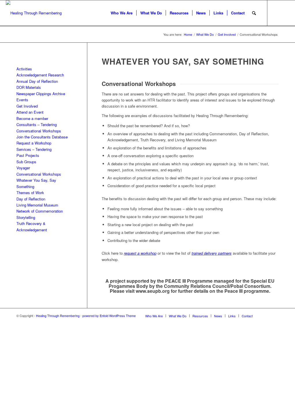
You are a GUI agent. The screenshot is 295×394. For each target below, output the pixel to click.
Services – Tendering (34, 149)
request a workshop (140, 253)
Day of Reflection (30, 199)
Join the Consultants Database (42, 137)
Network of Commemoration (39, 211)
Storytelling (25, 217)
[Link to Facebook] (285, 12)
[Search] (254, 13)
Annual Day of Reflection (37, 81)
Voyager (23, 167)
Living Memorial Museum (37, 205)
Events (22, 99)
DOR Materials (28, 87)
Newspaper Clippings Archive (40, 93)
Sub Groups (26, 161)
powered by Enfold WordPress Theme (109, 315)
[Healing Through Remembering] (34, 13)
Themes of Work (30, 192)
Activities (24, 69)
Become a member (32, 118)
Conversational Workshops (38, 131)
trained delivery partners (212, 253)
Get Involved (27, 106)
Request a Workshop (33, 143)
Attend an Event (30, 112)
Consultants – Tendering (36, 124)
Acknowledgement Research (40, 75)
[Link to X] (276, 12)
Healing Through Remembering (58, 315)
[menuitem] (121, 13)
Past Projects (27, 155)
